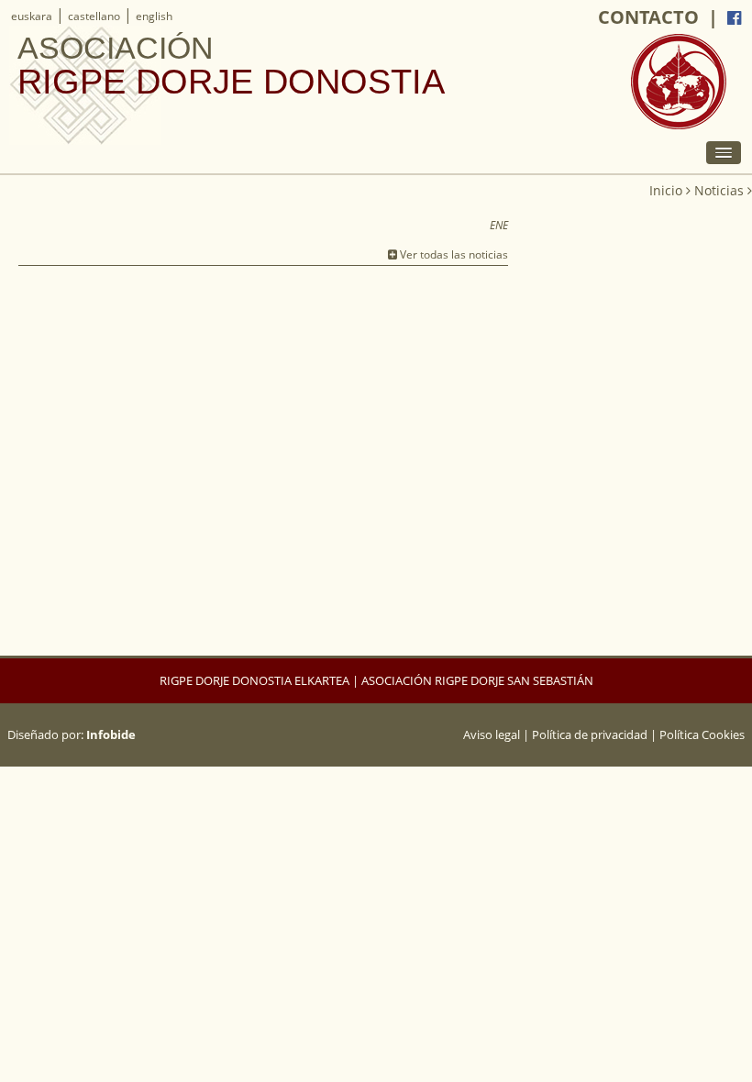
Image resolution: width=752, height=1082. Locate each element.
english (154, 16)
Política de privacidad (589, 734)
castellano (94, 16)
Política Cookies (702, 734)
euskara (31, 16)
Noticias (719, 190)
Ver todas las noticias (452, 254)
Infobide (111, 734)
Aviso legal (491, 734)
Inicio (665, 190)
